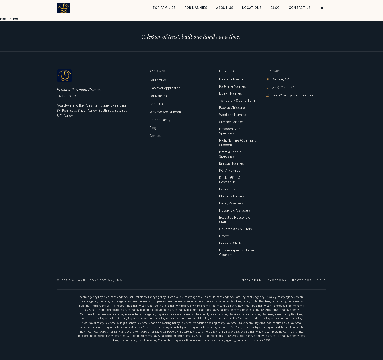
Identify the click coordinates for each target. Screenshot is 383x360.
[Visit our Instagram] (322, 8)
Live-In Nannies (230, 93)
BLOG (275, 8)
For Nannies (158, 96)
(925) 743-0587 (283, 87)
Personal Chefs (230, 243)
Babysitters (227, 189)
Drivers (224, 236)
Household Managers (235, 210)
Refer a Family (160, 120)
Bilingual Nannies (231, 163)
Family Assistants (231, 203)
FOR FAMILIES (164, 8)
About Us (156, 104)
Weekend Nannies (232, 115)
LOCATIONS (252, 8)
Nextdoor (302, 280)
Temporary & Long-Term (237, 100)
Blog (153, 128)
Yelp (321, 280)
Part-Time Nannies (232, 86)
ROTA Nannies (229, 170)
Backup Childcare (232, 107)
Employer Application (165, 88)
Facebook (277, 280)
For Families (158, 80)
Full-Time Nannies (232, 79)
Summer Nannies (231, 122)
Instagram (251, 280)
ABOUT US (224, 8)
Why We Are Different (166, 112)
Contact (155, 136)
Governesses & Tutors (235, 229)
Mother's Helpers (232, 196)
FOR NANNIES (196, 8)
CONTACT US (300, 8)
